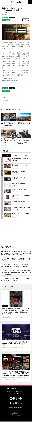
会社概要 (6, 388)
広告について (10, 391)
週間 (16, 155)
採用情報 (22, 391)
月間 (25, 155)
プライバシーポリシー (21, 388)
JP (1, 2)
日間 (6, 155)
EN (4, 2)
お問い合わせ (16, 393)
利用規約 (12, 388)
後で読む (27, 20)
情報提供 (16, 391)
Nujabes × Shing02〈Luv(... (19, 189)
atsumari (5, 14)
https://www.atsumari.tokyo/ (10, 80)
